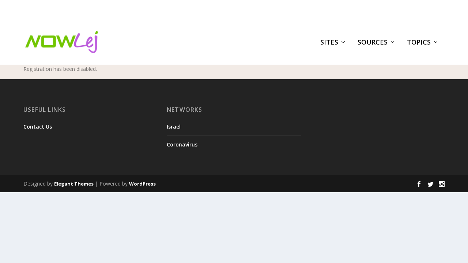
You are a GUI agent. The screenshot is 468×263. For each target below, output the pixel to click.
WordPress (142, 183)
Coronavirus (182, 144)
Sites (329, 42)
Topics (419, 42)
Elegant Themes (74, 183)
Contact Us (37, 126)
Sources (373, 42)
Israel (174, 126)
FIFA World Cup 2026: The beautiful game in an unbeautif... (137, 9)
